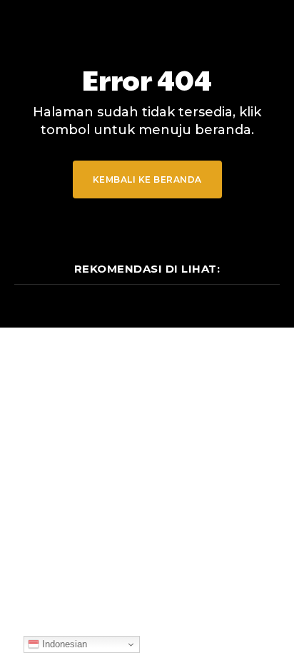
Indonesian (63, 644)
